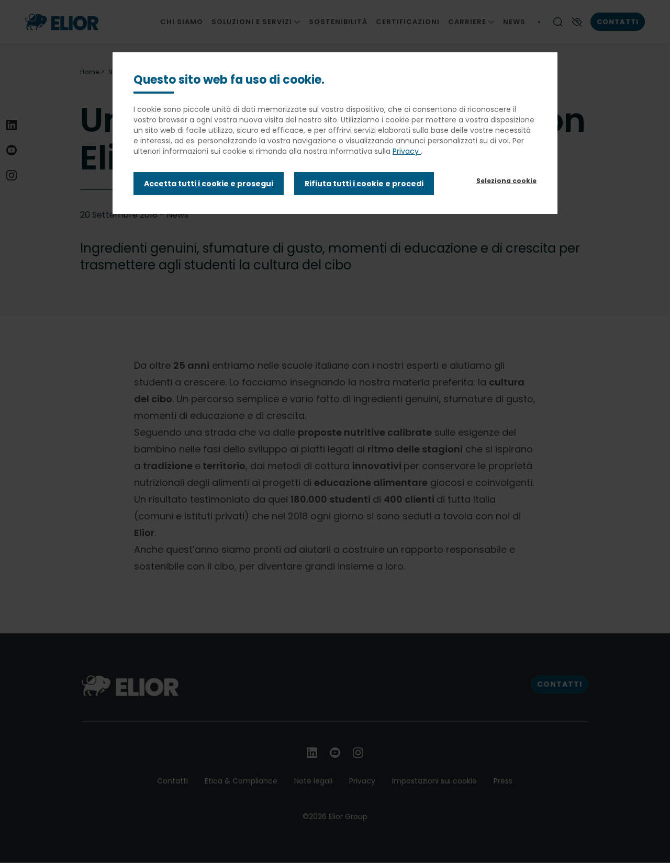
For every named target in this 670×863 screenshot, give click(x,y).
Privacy (407, 151)
